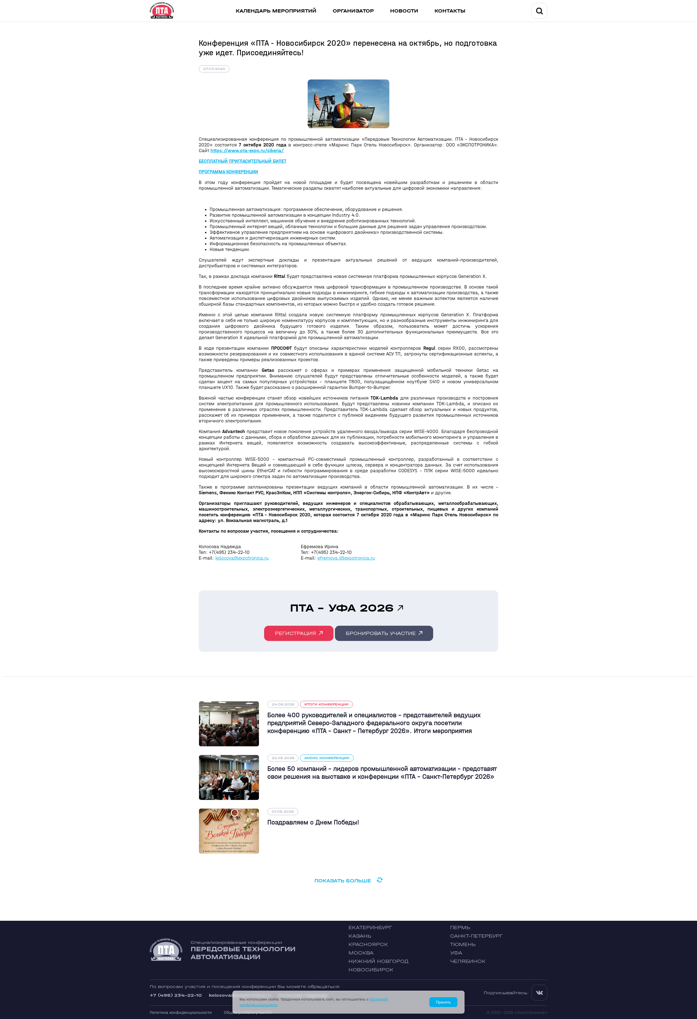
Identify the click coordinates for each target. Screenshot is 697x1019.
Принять (443, 1002)
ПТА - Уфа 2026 (341, 608)
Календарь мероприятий (276, 11)
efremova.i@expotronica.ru (346, 558)
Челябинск (467, 961)
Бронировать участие (381, 633)
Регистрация (295, 633)
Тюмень (463, 944)
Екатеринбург (370, 928)
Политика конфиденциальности (181, 1012)
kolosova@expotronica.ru (242, 558)
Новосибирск (370, 970)
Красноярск (368, 944)
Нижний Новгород (378, 961)
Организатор (353, 11)
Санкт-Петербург (476, 936)
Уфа (456, 953)
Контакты (450, 11)
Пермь (460, 928)
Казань (359, 936)
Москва (361, 953)
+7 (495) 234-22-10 (176, 995)
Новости (404, 11)
